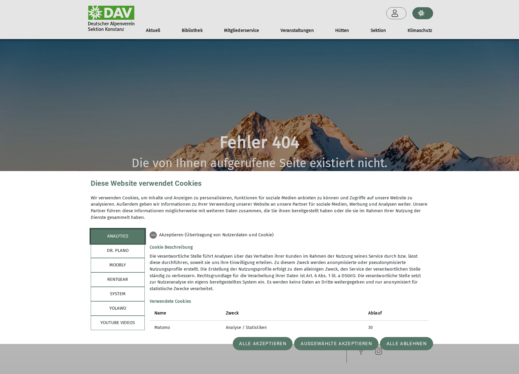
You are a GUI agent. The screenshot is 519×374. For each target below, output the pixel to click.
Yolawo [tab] (117, 308)
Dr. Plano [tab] (118, 250)
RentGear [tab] (117, 279)
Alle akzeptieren (262, 343)
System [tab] (118, 293)
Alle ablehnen (407, 343)
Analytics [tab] (117, 236)
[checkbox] (289, 235)
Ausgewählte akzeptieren (336, 343)
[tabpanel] (289, 282)
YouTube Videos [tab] (117, 322)
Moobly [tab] (117, 265)
